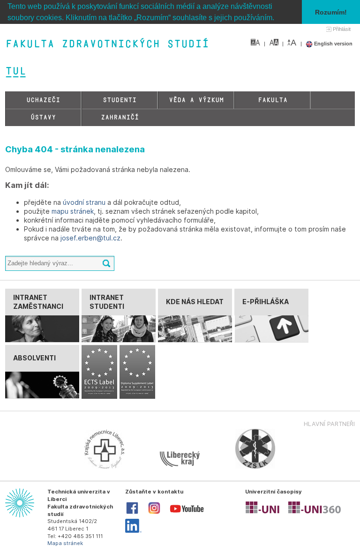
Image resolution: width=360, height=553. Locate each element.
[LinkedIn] (133, 531)
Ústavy (43, 117)
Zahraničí (120, 117)
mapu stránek (73, 211)
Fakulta (272, 100)
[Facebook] (132, 513)
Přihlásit (342, 29)
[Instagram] (154, 513)
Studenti (119, 100)
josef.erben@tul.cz (90, 238)
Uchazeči (43, 100)
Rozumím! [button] (331, 12)
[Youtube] (186, 514)
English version (332, 43)
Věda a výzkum (196, 100)
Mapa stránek (65, 543)
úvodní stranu (84, 202)
